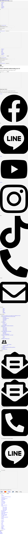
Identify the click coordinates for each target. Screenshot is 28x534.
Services (4, 310)
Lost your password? (2, 63)
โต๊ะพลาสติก (4, 333)
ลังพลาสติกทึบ (5, 319)
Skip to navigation (2, 0)
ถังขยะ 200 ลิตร (5, 328)
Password (2, 28)
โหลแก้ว (4, 348)
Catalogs (4, 312)
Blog (3, 311)
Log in (1, 29)
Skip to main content (6, 0)
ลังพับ (3, 321)
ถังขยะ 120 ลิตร (5, 327)
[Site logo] (4, 24)
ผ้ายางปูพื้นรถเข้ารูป (5, 345)
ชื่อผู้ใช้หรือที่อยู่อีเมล (4, 26)
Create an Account (4, 25)
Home (3, 308)
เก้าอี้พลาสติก (4, 332)
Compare (2, 528)
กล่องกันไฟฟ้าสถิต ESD (6, 318)
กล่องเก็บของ (4, 320)
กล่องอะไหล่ (4, 317)
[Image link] (10, 87)
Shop (3, 309)
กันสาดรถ (4, 346)
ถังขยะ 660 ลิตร (5, 330)
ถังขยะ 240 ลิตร (5, 329)
